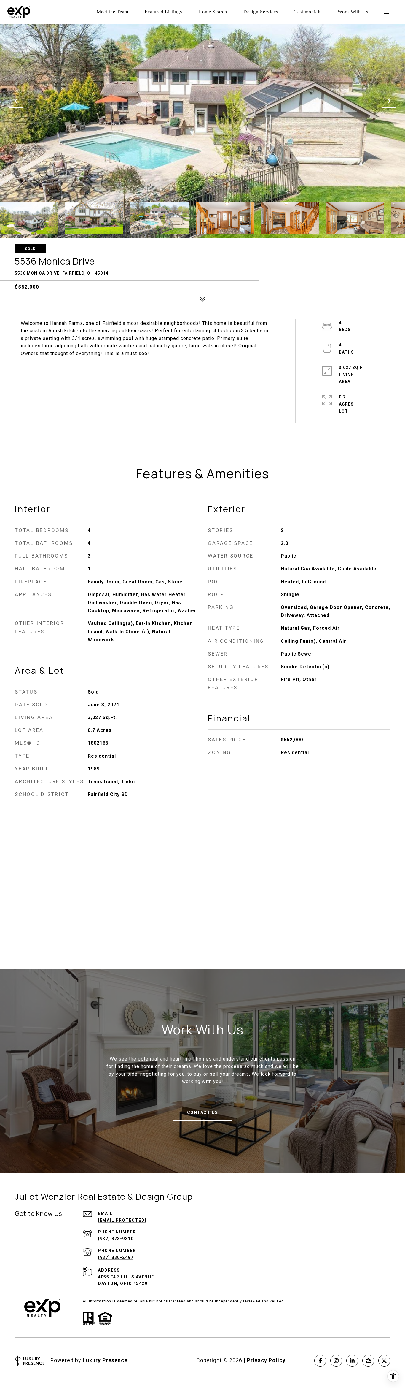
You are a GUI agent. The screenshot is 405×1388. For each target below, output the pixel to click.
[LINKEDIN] (352, 1361)
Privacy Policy (266, 1360)
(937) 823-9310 (115, 1238)
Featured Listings (163, 11)
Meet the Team (112, 11)
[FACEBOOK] (320, 1361)
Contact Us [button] (202, 1112)
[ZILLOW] (368, 1361)
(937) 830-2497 (115, 1257)
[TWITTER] (384, 1361)
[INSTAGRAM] (336, 1361)
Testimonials (307, 11)
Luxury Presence (105, 1360)
